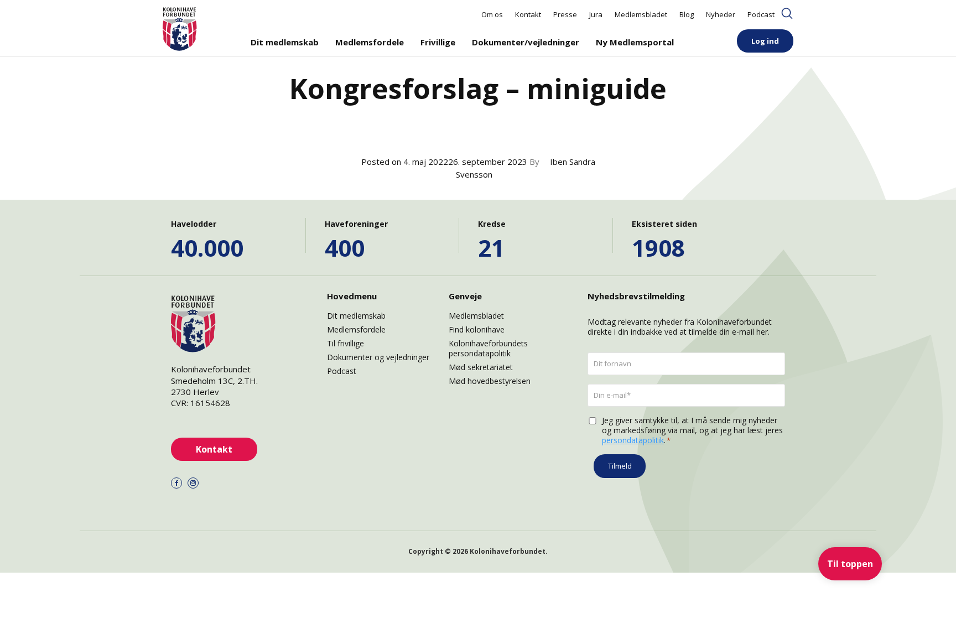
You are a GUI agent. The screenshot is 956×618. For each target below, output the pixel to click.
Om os (492, 14)
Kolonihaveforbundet (507, 551)
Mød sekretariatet (481, 367)
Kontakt (528, 14)
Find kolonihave (477, 329)
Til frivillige (345, 343)
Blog (686, 14)
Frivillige (437, 42)
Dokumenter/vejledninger (525, 42)
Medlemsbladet (641, 14)
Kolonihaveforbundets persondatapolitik (488, 348)
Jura (595, 14)
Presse (565, 14)
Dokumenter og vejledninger (378, 357)
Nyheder (720, 14)
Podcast (761, 14)
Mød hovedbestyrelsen (490, 381)
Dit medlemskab (285, 42)
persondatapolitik (633, 440)
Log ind (765, 41)
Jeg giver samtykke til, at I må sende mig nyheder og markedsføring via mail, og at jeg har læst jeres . (692, 430)
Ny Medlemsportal (635, 42)
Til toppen (850, 564)
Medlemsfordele (369, 42)
